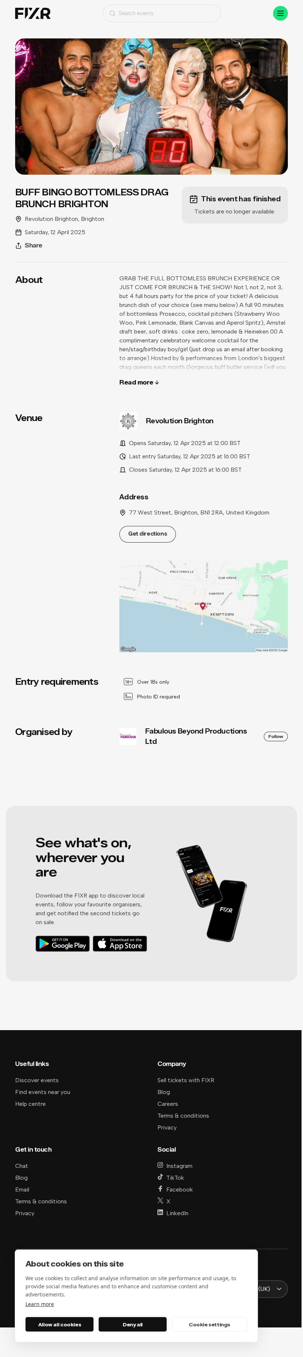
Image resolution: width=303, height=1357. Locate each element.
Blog (163, 1091)
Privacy (167, 1127)
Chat (21, 1165)
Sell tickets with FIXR (185, 1080)
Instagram (179, 1165)
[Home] (33, 13)
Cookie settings (209, 1324)
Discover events (37, 1080)
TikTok (175, 1177)
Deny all (133, 1324)
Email (22, 1189)
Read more (136, 382)
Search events (136, 13)
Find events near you (42, 1091)
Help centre (30, 1103)
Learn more (39, 1304)
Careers (167, 1103)
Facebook (179, 1189)
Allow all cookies (59, 1324)
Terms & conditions (183, 1115)
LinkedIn (177, 1213)
